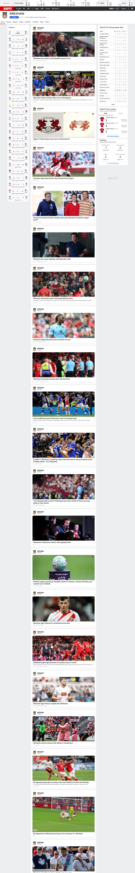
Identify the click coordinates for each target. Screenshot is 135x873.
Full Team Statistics (113, 136)
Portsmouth (103, 76)
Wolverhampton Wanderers (104, 37)
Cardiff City (103, 70)
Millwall (102, 50)
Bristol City (103, 68)
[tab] (105, 113)
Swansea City (103, 40)
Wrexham (102, 90)
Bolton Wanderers (104, 65)
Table (113, 104)
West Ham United (104, 87)
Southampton (103, 84)
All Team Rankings (112, 163)
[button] (128, 8)
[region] (113, 66)
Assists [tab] (120, 113)
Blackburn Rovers (105, 62)
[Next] (133, 3)
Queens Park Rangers (103, 43)
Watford (102, 59)
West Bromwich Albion (104, 53)
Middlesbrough (104, 47)
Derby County (103, 93)
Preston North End (105, 98)
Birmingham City (104, 57)
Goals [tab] (105, 113)
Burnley (102, 95)
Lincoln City (103, 82)
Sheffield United (104, 73)
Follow (14, 17)
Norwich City (103, 79)
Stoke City (103, 101)
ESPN (8, 8)
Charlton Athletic (104, 34)
